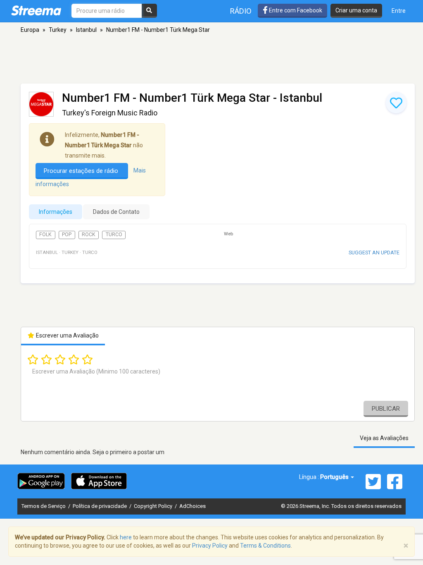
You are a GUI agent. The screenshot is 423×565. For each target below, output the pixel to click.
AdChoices (192, 506)
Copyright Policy (153, 506)
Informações (55, 211)
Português (335, 477)
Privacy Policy (210, 545)
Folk (45, 234)
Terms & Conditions (265, 545)
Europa (30, 29)
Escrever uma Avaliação (67, 335)
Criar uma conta (356, 10)
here (126, 537)
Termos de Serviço (44, 506)
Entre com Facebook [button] (295, 10)
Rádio (241, 11)
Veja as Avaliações (384, 438)
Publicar (386, 408)
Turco (114, 234)
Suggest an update (374, 252)
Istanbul (86, 29)
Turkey (58, 29)
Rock (88, 234)
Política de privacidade (100, 506)
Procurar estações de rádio (82, 171)
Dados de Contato (116, 211)
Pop (66, 234)
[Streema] (36, 10)
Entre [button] (399, 10)
